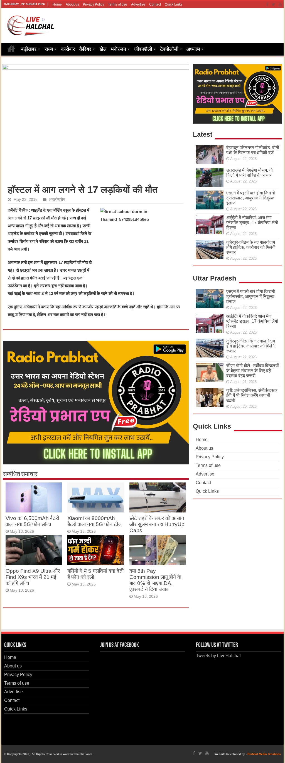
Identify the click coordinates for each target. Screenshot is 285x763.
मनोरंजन (118, 49)
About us (72, 4)
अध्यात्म (193, 49)
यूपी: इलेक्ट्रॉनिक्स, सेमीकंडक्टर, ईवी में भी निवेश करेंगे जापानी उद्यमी (252, 395)
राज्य (49, 49)
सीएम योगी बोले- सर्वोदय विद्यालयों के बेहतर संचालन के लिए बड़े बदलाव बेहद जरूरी (252, 370)
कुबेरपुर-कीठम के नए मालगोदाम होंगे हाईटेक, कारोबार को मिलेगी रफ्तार (251, 247)
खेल (103, 49)
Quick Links (173, 4)
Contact (155, 4)
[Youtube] (280, 4)
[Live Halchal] (30, 24)
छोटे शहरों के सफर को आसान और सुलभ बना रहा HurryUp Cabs (157, 524)
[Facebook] (267, 4)
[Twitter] (273, 4)
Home (57, 4)
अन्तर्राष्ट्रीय (57, 199)
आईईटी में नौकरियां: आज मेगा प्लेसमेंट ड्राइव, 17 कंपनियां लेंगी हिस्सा (252, 222)
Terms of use (117, 4)
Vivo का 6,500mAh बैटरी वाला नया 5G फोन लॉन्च (32, 521)
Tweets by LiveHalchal (218, 655)
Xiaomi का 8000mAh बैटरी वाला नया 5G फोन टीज (94, 521)
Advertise (138, 4)
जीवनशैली (143, 49)
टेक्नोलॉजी (169, 49)
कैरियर (85, 49)
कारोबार (68, 49)
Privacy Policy (93, 4)
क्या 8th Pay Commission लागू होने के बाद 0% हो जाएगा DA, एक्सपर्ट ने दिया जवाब (155, 580)
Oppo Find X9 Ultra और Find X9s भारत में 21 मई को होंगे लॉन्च (33, 577)
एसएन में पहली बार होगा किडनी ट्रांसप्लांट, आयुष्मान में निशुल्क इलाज (250, 198)
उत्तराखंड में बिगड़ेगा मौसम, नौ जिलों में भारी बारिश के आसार (249, 172)
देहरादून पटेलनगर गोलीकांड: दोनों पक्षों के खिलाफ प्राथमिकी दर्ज (252, 150)
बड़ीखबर (28, 49)
